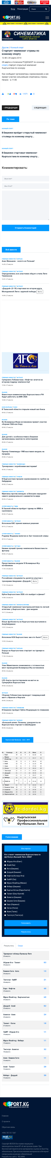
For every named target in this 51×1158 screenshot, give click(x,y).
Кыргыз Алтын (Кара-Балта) (18, 890)
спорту (5, 65)
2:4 (45, 1015)
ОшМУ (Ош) (11, 879)
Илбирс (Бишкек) (14, 887)
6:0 (45, 997)
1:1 (45, 1032)
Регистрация (22, 9)
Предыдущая (10, 108)
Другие (5, 47)
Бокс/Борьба (7, 407)
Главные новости (8, 259)
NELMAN (21, 1157)
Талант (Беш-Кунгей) (15, 894)
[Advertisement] (25, 325)
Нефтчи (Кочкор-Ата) (15, 876)
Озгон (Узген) (12, 908)
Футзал (17, 546)
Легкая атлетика (23, 605)
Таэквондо (21, 464)
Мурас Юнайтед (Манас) (17, 883)
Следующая (40, 108)
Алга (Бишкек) (13, 869)
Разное (4, 392)
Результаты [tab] (9, 946)
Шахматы (20, 491)
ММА (16, 506)
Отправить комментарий (25, 228)
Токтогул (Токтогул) (15, 915)
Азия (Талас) (12, 912)
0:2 (45, 1006)
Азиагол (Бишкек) (14, 897)
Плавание (20, 708)
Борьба (20, 259)
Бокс (15, 407)
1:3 (45, 971)
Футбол (20, 271)
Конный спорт (17, 47)
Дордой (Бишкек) (14, 872)
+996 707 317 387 (9, 1133)
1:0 (45, 1023)
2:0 (45, 1067)
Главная (5, 1116)
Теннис (17, 534)
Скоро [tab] (20, 946)
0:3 (45, 963)
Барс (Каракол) (13, 904)
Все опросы (26, 849)
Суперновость (7, 506)
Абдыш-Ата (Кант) (14, 861)
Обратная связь (8, 1127)
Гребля (19, 477)
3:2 (45, 1049)
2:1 (45, 980)
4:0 (45, 989)
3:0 (45, 1075)
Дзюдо (19, 720)
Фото (40, 292)
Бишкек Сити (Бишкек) (16, 901)
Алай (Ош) (11, 865)
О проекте (6, 1121)
